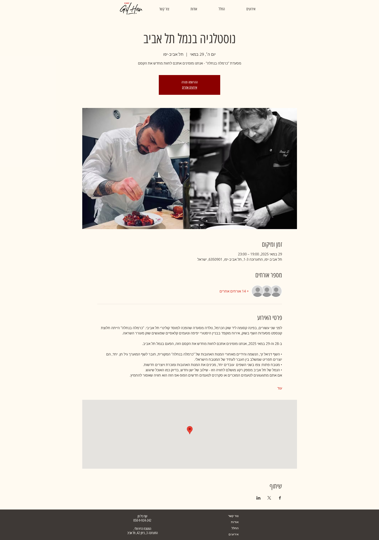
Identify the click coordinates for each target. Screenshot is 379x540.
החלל (235, 528)
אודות (235, 522)
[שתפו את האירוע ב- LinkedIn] (258, 498)
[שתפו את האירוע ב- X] (269, 498)
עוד (279, 388)
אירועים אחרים (189, 87)
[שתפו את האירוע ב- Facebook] (280, 498)
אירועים (234, 534)
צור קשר (233, 516)
